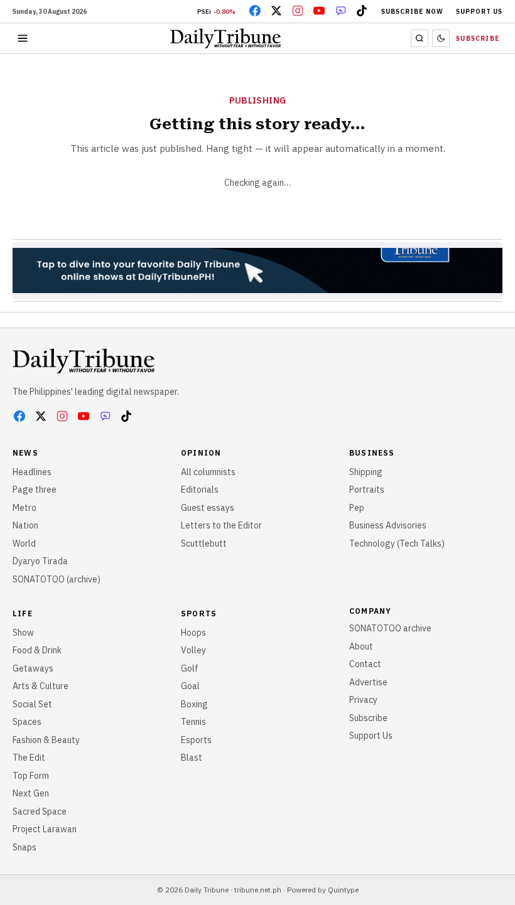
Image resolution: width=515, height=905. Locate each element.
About (361, 646)
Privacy (363, 699)
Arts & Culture (40, 686)
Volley (193, 650)
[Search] (419, 38)
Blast (191, 757)
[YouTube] (319, 11)
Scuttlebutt (204, 543)
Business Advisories (387, 525)
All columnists (208, 472)
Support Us (479, 12)
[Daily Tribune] (83, 360)
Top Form (31, 775)
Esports (196, 740)
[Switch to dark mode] (441, 38)
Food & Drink (37, 650)
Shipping (365, 472)
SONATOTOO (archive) (56, 579)
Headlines (32, 472)
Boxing (194, 704)
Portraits (366, 489)
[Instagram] (298, 11)
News (25, 453)
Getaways (33, 668)
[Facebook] (255, 11)
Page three (35, 489)
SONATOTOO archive (390, 628)
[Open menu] (23, 38)
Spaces (27, 721)
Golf (189, 668)
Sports (199, 613)
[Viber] (340, 11)
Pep (356, 507)
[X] (276, 11)
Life (23, 613)
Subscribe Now (412, 12)
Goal (190, 686)
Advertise (368, 682)
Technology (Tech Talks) (397, 543)
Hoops (193, 632)
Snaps (24, 847)
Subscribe (478, 39)
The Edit (29, 757)
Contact (365, 664)
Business (372, 453)
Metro (24, 507)
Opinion (201, 453)
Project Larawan (45, 829)
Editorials (200, 489)
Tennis (193, 721)
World (24, 543)
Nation (25, 525)
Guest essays (207, 507)
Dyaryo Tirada (40, 561)
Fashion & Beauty (46, 740)
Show (23, 632)
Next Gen (31, 793)
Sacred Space (40, 811)
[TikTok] (362, 11)
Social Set (32, 704)
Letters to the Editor (221, 525)
